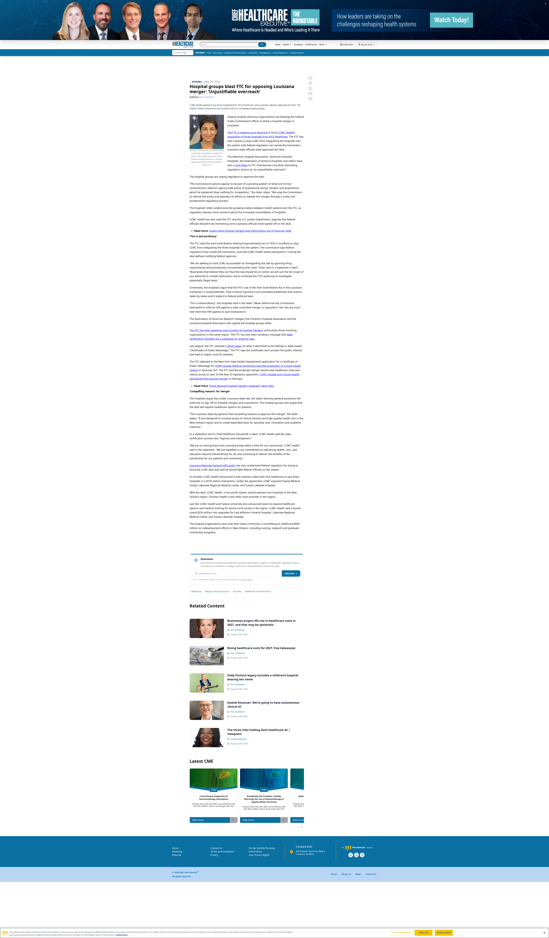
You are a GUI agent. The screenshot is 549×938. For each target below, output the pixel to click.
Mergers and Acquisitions (217, 591)
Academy (298, 44)
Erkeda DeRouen (238, 739)
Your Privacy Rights (259, 855)
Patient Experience (280, 53)
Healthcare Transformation (235, 53)
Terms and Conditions (222, 851)
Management (265, 53)
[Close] (544, 932)
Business (237, 591)
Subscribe (289, 573)
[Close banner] (545, 4)
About (175, 848)
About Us (346, 874)
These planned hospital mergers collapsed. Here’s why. (241, 386)
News (278, 44)
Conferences (311, 44)
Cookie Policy (121, 935)
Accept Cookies (444, 932)
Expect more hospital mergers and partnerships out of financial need (250, 230)
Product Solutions (297, 53)
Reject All (423, 932)
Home (334, 874)
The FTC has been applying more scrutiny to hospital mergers (226, 330)
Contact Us (216, 848)
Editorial (176, 855)
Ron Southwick (238, 629)
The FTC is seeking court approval (247, 132)
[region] (274, 933)
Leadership (252, 53)
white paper (234, 346)
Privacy (214, 855)
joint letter (241, 165)
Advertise (177, 851)
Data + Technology (214, 53)
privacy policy (247, 579)
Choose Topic (180, 52)
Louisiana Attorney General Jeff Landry (212, 465)
